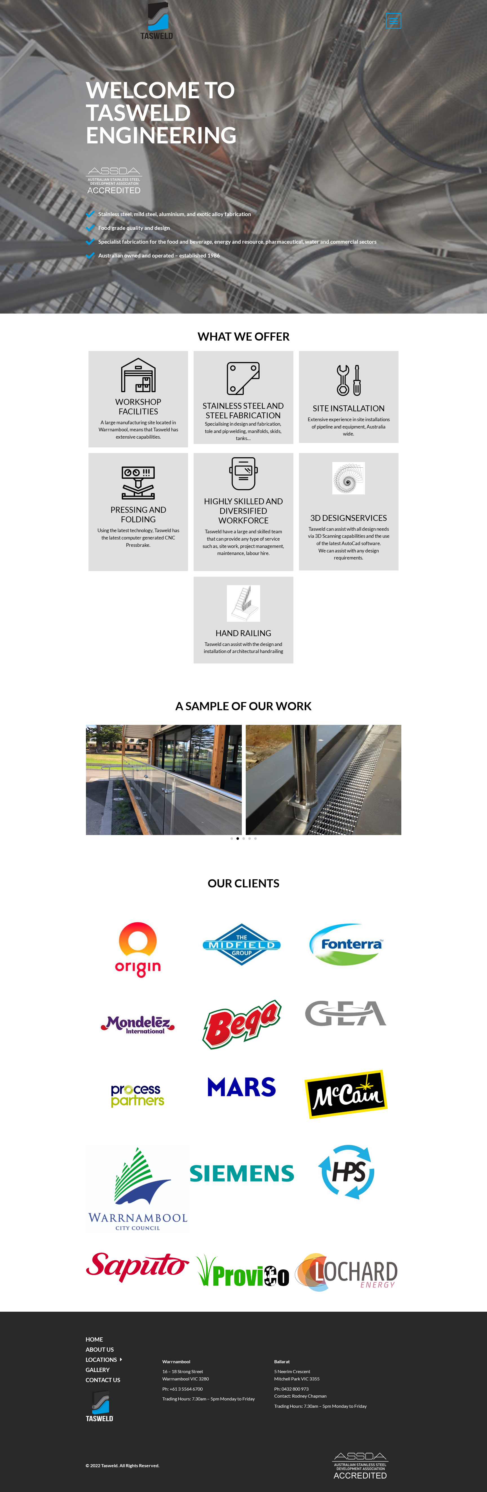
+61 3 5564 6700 (186, 1388)
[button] (394, 21)
